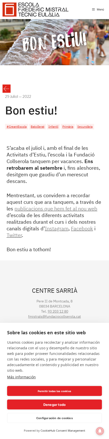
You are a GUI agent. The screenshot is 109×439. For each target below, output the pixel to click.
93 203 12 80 (58, 311)
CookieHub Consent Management (63, 430)
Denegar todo (54, 405)
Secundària (85, 126)
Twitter (14, 235)
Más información (21, 377)
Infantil (53, 126)
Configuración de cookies (54, 418)
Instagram (56, 228)
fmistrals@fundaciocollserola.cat (54, 316)
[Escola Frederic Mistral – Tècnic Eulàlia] (35, 9)
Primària (67, 126)
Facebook (82, 228)
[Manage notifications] (100, 431)
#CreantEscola (17, 126)
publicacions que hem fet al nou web (55, 208)
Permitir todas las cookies (54, 391)
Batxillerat (37, 126)
